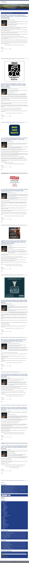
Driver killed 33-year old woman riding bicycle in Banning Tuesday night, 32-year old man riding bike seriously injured (14, 16)
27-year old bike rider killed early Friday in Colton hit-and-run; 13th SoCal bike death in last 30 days (14, 139)
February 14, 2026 (3, 87)
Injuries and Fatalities (6, 58)
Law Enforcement (5, 513)
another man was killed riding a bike (19, 457)
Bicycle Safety (4, 503)
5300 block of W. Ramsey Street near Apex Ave (21, 27)
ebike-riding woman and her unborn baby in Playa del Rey (19, 194)
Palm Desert (15, 480)
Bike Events (4, 510)
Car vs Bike (4, 504)
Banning (11, 58)
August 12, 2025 (3, 342)
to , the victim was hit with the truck (16, 197)
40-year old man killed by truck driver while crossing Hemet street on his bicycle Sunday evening (14, 190)
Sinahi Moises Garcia (5, 173)
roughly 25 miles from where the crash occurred (6, 425)
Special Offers (4, 523)
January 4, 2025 (3, 449)
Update (3, 527)
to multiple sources (5, 27)
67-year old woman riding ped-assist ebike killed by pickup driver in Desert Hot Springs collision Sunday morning (14, 301)
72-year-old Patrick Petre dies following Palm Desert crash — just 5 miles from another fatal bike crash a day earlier (14, 447)
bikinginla (7, 87)
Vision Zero (4, 508)
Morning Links (5, 122)
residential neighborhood (21, 251)
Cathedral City (13, 122)
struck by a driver (16, 94)
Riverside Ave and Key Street (13, 147)
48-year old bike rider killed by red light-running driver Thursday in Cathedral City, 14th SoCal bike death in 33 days (13, 85)
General (4, 518)
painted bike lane (6, 37)
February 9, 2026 (3, 140)
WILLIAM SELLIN (5, 536)
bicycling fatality (14, 58)
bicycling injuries (18, 58)
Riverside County (22, 58)
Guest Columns (4, 519)
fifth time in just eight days (13, 247)
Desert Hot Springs (16, 337)
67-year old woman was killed (18, 309)
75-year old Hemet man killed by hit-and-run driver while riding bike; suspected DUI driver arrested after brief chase (14, 375)
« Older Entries (3, 482)
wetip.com (25, 158)
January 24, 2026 (3, 244)
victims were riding (11, 27)
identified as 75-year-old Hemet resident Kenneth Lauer (17, 384)
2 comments (9, 87)
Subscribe (3, 555)
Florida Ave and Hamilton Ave (11, 198)
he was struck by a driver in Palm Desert (18, 455)
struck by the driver (7, 28)
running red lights (21, 122)
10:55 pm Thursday (23, 94)
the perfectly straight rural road (17, 322)
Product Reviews (5, 522)
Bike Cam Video (4, 509)
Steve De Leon (3, 443)
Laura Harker (19, 337)
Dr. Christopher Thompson (7, 515)
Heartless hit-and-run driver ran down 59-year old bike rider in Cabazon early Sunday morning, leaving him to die (14, 409)
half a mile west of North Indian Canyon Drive (18, 312)
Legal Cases (4, 514)
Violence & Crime (5, 516)
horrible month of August (12, 306)
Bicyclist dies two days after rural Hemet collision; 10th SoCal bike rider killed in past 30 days (13, 340)
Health (4, 505)
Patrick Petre (18, 480)
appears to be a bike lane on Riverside (16, 154)
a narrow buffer (10, 37)
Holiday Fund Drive (5, 520)
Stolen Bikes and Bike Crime (6, 524)
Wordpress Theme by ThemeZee (14, 561)
